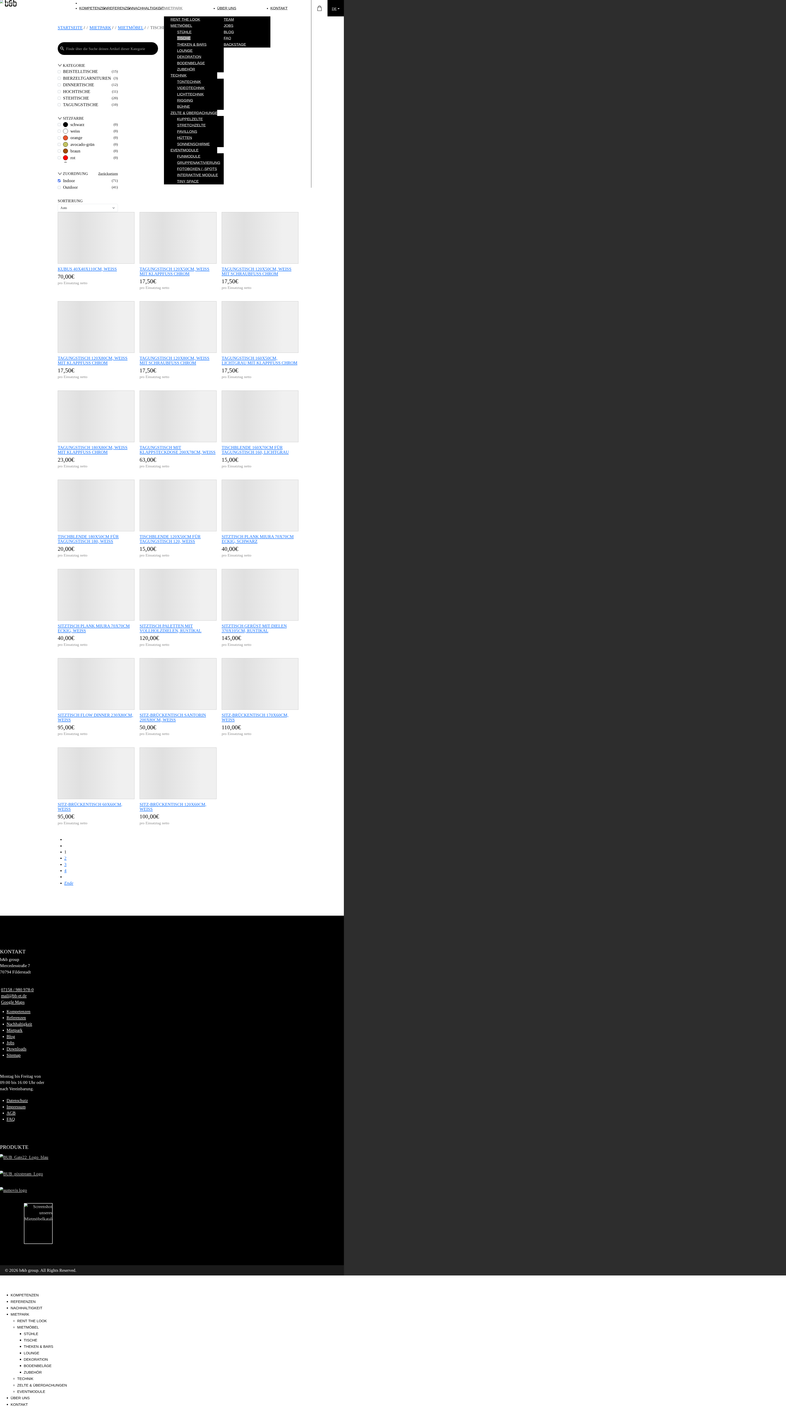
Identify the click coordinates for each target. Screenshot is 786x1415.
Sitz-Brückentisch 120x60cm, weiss (173, 806)
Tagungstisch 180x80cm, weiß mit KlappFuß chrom (93, 449)
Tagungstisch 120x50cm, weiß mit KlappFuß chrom (174, 271)
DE (334, 9)
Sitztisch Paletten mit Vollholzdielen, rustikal (170, 628)
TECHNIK (25, 1379)
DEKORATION (36, 1359)
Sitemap (14, 1055)
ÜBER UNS (226, 8)
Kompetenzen (18, 1011)
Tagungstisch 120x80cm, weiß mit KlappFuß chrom (93, 360)
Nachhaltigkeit (19, 1024)
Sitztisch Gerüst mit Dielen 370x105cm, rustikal (254, 628)
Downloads (16, 1048)
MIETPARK (173, 8)
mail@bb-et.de (14, 995)
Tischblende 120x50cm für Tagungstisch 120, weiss (170, 539)
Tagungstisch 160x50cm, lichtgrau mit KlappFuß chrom (259, 360)
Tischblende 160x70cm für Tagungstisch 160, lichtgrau (255, 449)
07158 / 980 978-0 (17, 989)
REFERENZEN (119, 8)
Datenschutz (17, 1100)
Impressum (16, 1106)
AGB (11, 1113)
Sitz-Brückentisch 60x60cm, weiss (90, 806)
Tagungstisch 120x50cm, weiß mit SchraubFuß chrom (256, 271)
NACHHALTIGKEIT (148, 8)
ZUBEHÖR (33, 1372)
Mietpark (15, 1030)
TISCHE (30, 1340)
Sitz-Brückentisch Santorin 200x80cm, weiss (173, 717)
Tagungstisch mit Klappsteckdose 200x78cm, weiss (178, 449)
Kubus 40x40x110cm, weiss (87, 269)
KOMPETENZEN (93, 8)
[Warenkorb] (319, 8)
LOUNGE (31, 1353)
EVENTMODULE (31, 1392)
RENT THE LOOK (32, 1321)
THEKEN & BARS (38, 1347)
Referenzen (16, 1017)
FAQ (11, 1119)
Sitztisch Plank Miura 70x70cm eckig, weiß (94, 628)
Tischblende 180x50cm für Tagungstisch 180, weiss (88, 539)
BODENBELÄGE (38, 1366)
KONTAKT (279, 8)
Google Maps (13, 1002)
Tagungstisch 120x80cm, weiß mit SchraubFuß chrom (174, 360)
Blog (11, 1036)
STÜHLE (31, 1334)
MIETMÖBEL (28, 1327)
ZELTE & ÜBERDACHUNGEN (42, 1385)
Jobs (10, 1042)
